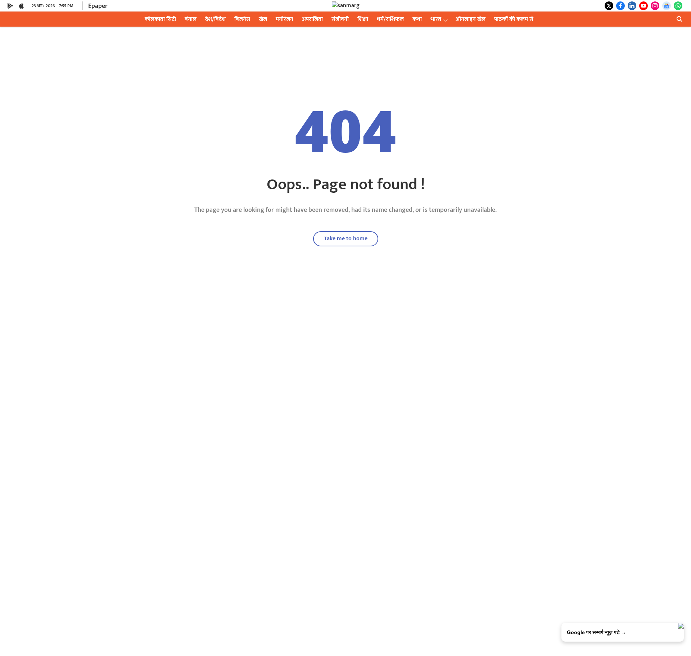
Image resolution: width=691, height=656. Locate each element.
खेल (263, 19)
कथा (417, 19)
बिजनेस (242, 19)
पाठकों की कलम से (513, 19)
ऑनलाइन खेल (470, 19)
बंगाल (191, 19)
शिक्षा (362, 19)
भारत (435, 19)
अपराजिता (312, 19)
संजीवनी (340, 19)
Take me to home (345, 238)
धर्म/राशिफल (390, 19)
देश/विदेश (215, 19)
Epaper (98, 6)
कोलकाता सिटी (160, 19)
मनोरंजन (284, 19)
